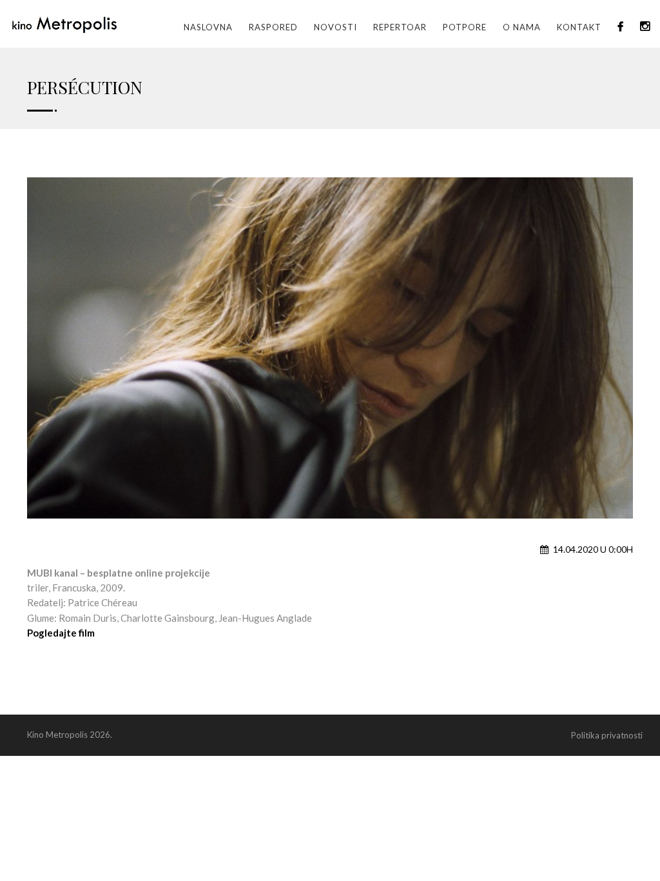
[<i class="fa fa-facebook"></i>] (620, 27)
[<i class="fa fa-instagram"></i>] (645, 27)
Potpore (465, 27)
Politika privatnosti (607, 735)
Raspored (273, 27)
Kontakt (579, 27)
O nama (522, 27)
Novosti (335, 27)
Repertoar (400, 27)
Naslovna (208, 27)
